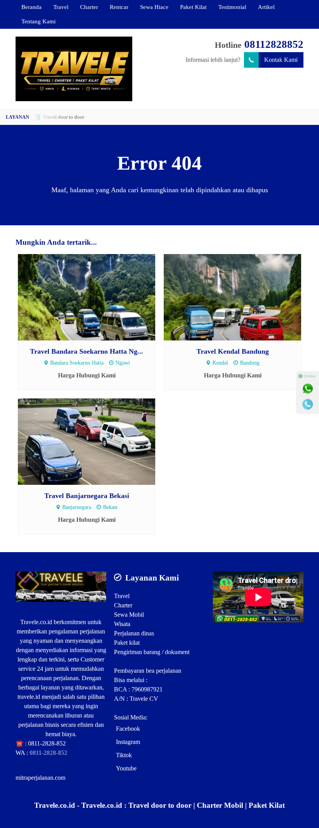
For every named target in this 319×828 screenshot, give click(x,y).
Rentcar (119, 7)
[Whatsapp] (307, 389)
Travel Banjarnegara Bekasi (86, 496)
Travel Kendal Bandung (232, 351)
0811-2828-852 (47, 743)
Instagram (128, 742)
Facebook (128, 728)
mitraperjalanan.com (40, 777)
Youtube (126, 768)
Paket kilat (127, 642)
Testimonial (232, 7)
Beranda (31, 7)
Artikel (266, 7)
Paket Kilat (193, 7)
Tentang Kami (38, 21)
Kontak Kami (281, 59)
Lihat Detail (94, 296)
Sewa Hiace (154, 7)
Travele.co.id (36, 622)
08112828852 (273, 44)
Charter (89, 7)
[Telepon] (307, 404)
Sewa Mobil (129, 614)
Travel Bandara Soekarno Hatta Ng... (86, 351)
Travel (60, 7)
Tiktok (124, 755)
